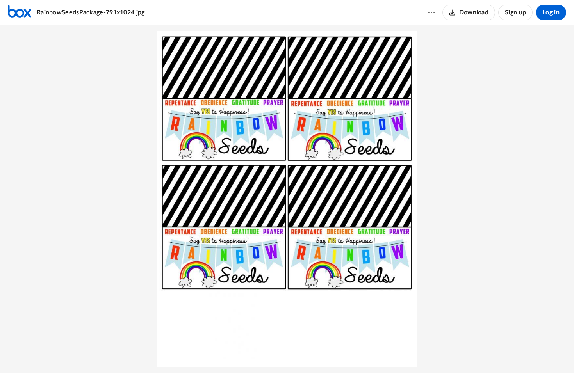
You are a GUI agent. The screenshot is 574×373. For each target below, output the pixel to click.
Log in (551, 12)
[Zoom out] (259, 354)
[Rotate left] (301, 354)
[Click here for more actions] (431, 12)
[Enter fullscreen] (315, 354)
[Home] (19, 12)
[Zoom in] (286, 354)
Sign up (515, 12)
